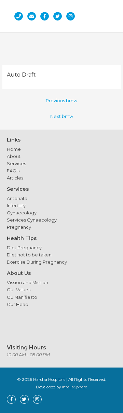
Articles (15, 178)
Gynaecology (22, 212)
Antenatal (17, 198)
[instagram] (72, 16)
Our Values (18, 289)
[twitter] (59, 16)
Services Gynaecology (32, 220)
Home (14, 149)
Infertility (16, 205)
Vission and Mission (27, 282)
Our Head (17, 304)
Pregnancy (19, 227)
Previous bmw (61, 100)
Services (16, 163)
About (13, 156)
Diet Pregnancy (24, 247)
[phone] (20, 16)
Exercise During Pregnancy (37, 262)
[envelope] (33, 16)
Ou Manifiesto (22, 297)
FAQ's (13, 170)
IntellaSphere (74, 387)
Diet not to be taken (29, 254)
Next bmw (61, 116)
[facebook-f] (46, 16)
